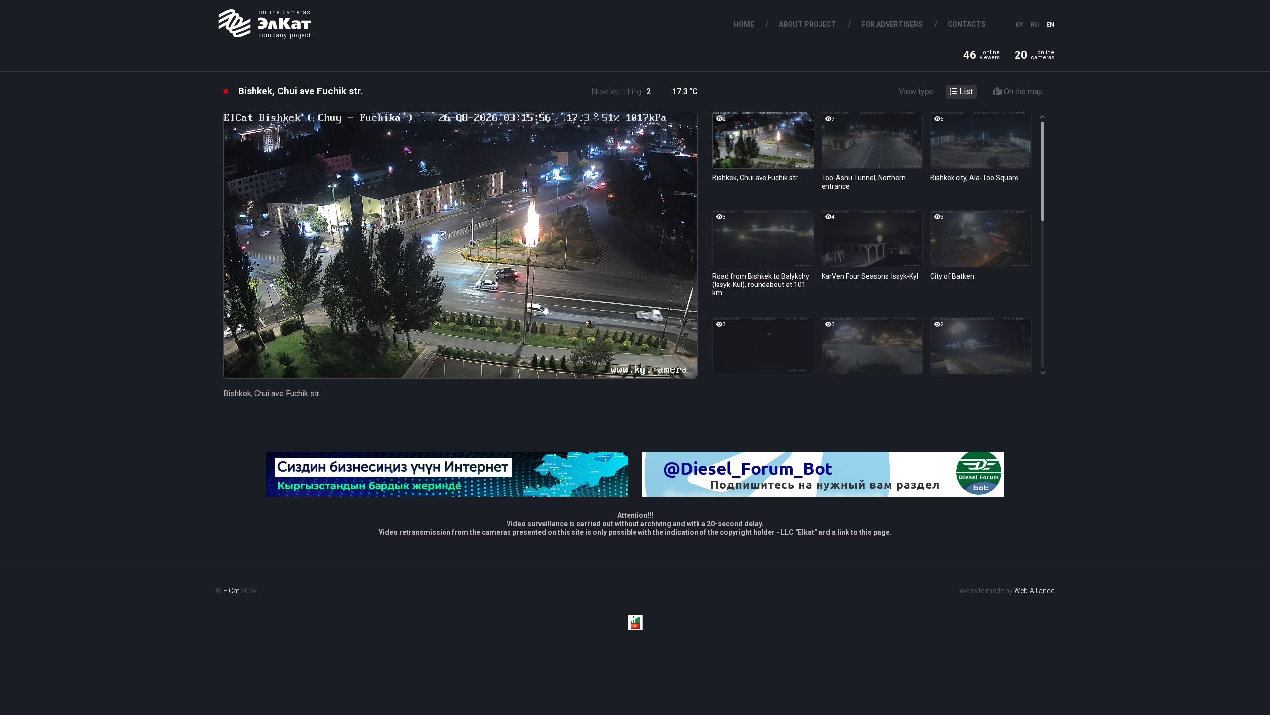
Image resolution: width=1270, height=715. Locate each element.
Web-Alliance (1034, 591)
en (1050, 24)
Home (744, 24)
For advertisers (892, 24)
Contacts (967, 24)
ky (1019, 24)
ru (1035, 24)
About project (807, 24)
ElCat (231, 591)
